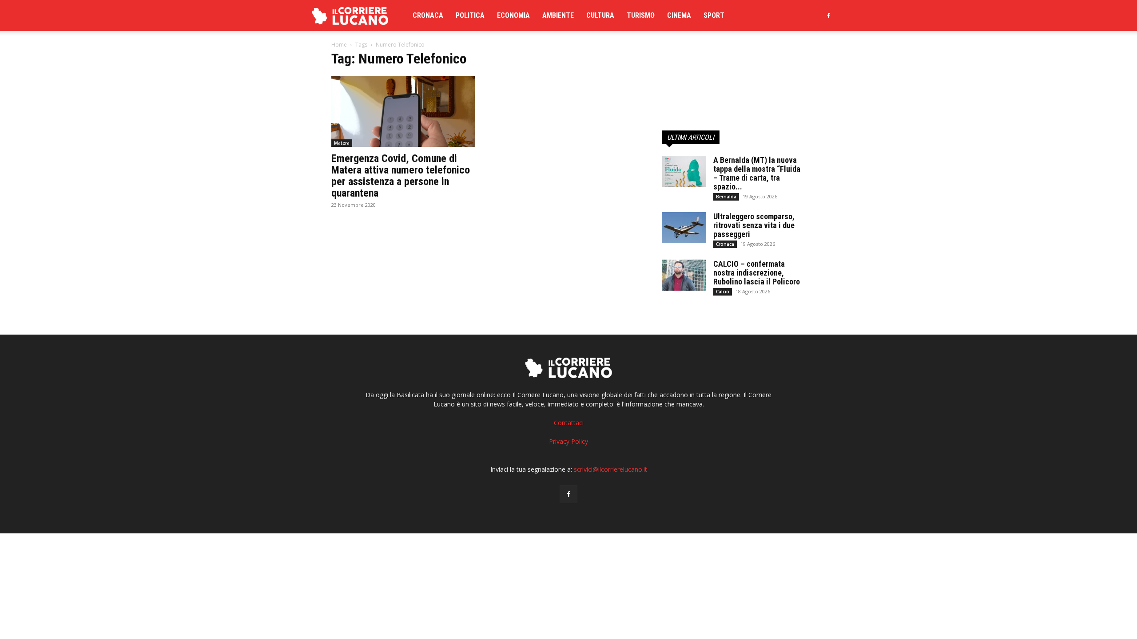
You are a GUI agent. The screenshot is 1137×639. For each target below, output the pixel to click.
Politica (470, 15)
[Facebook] (828, 15)
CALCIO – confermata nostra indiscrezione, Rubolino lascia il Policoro (756, 272)
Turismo (641, 15)
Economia (513, 15)
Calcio (722, 291)
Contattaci (569, 422)
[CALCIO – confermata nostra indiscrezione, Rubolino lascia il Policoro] (684, 275)
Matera (342, 143)
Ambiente (558, 15)
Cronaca (428, 15)
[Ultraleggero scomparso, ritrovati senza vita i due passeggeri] (684, 227)
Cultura (600, 15)
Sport (714, 15)
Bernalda (726, 196)
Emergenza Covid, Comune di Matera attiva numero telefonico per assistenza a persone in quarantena (400, 175)
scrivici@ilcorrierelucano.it (610, 469)
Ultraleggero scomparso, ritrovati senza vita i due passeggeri (754, 225)
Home (339, 44)
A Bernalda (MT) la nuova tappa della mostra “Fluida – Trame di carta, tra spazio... (756, 173)
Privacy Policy (568, 441)
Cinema (679, 15)
